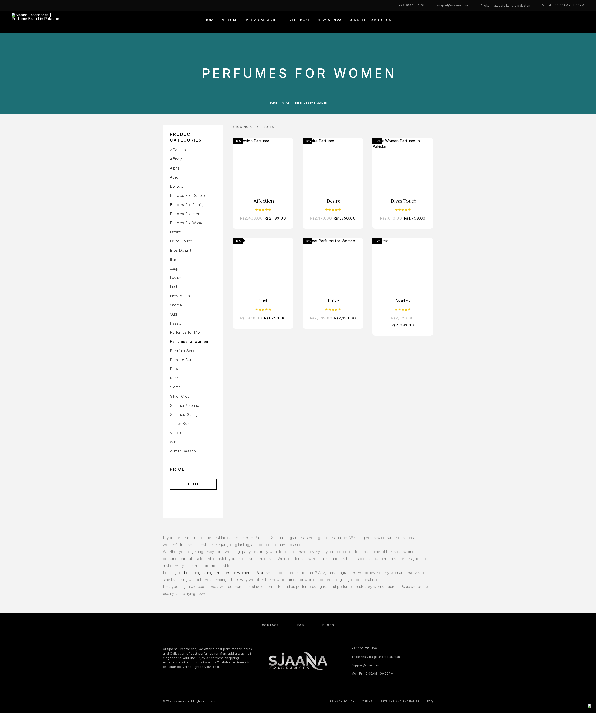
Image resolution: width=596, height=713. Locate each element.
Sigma (175, 387)
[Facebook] (13, 5)
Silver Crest (180, 396)
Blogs (328, 625)
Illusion (176, 259)
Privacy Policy (342, 701)
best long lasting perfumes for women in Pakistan (227, 572)
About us (381, 20)
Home (210, 20)
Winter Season (183, 451)
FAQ (300, 625)
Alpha (175, 168)
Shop (286, 103)
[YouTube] (40, 5)
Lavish (175, 277)
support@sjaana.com (452, 5)
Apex (174, 177)
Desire (175, 232)
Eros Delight (180, 250)
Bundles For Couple (187, 195)
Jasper (176, 268)
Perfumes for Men (186, 332)
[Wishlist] (572, 21)
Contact (270, 625)
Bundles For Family (186, 204)
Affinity (176, 159)
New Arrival (330, 20)
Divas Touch (181, 241)
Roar (174, 378)
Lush (174, 286)
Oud (173, 314)
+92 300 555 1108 (412, 5)
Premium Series (262, 20)
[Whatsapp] (31, 5)
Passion (177, 323)
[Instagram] (22, 5)
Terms (367, 701)
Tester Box (179, 423)
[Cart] (582, 21)
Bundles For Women (188, 223)
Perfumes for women (189, 341)
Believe (176, 186)
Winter (175, 442)
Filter (193, 484)
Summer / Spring (184, 405)
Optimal (176, 305)
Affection (178, 150)
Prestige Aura (181, 359)
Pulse (174, 369)
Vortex (175, 432)
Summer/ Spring (184, 414)
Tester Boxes (298, 20)
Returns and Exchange (399, 701)
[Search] (551, 21)
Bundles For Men (185, 213)
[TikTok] (49, 5)
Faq (430, 701)
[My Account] (561, 21)
